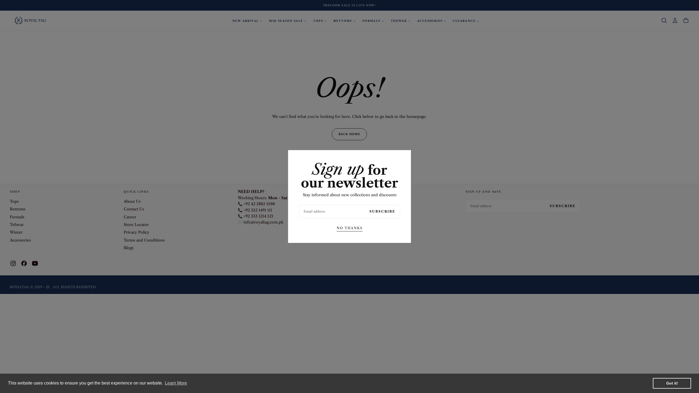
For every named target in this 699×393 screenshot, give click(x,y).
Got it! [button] (672, 383)
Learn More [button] (176, 383)
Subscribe (382, 211)
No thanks (350, 228)
